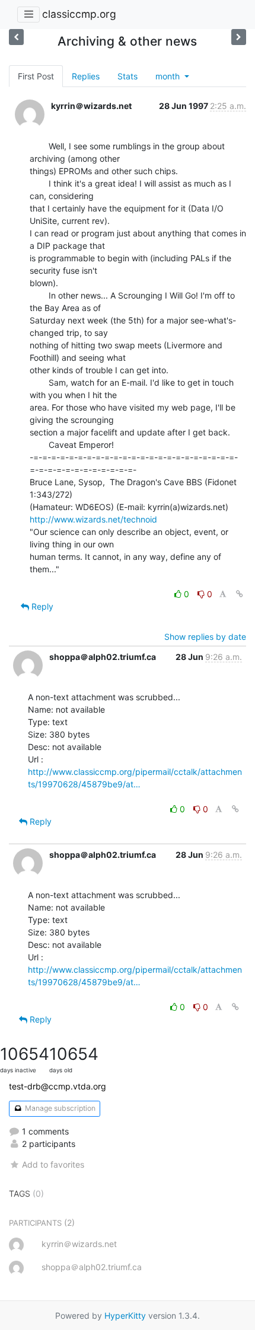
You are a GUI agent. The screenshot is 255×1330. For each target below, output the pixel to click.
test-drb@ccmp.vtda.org (57, 1086)
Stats (127, 76)
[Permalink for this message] (239, 594)
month (168, 76)
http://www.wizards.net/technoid (93, 519)
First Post (36, 76)
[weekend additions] (238, 37)
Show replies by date (205, 637)
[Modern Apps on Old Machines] (16, 37)
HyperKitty (125, 1315)
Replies (86, 76)
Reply (41, 606)
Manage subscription (59, 1108)
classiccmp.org (79, 14)
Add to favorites (53, 1164)
